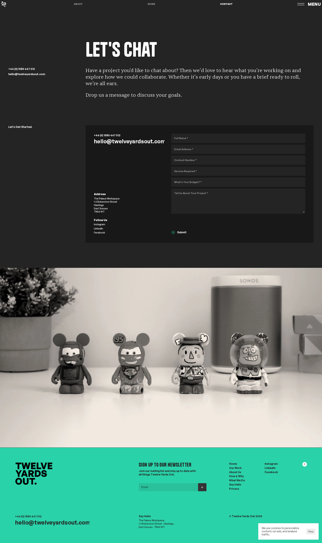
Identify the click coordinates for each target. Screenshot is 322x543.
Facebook (99, 232)
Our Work (235, 467)
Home (233, 463)
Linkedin (270, 467)
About (78, 4)
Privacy (234, 488)
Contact (226, 4)
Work (151, 4)
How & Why (236, 476)
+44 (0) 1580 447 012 (21, 69)
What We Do (237, 480)
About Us (235, 472)
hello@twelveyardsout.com (26, 74)
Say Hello (235, 484)
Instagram (99, 224)
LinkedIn (98, 228)
